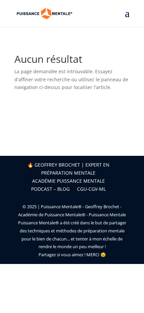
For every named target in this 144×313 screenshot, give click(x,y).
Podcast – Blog (50, 189)
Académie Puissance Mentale (68, 181)
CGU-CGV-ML (91, 189)
